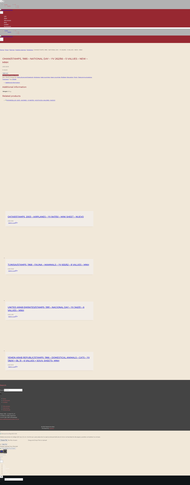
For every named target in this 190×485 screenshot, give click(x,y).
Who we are (7, 20)
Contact (6, 24)
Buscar (2, 390)
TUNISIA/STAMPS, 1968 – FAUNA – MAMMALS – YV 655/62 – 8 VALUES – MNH (48, 264)
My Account (6, 400)
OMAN (14, 79)
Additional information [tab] (12, 82)
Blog (5, 22)
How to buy (6, 408)
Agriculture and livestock (25, 77)
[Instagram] (3, 2)
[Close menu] (0, 459)
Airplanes (37, 77)
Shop (5, 18)
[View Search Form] (1, 12)
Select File (4, 444)
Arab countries (45, 77)
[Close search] (1, 477)
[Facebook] (1, 2)
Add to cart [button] (11, 223)
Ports (75, 77)
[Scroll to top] (1, 451)
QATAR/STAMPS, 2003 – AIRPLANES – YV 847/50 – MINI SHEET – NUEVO (46, 216)
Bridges (63, 77)
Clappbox (51, 428)
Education (70, 77)
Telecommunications (85, 77)
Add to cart (5, 73)
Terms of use (6, 409)
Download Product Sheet (10, 75)
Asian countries (55, 77)
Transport (5, 79)
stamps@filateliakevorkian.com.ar (9, 419)
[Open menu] (1, 39)
